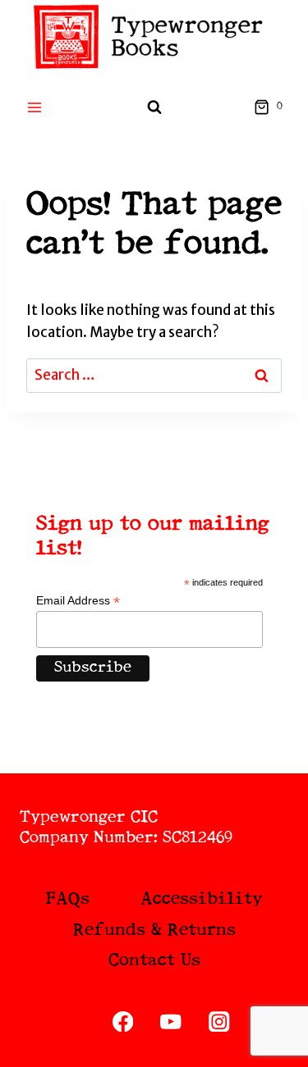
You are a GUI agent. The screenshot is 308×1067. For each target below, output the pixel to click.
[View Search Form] (154, 107)
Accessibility (201, 899)
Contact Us (154, 961)
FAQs (67, 899)
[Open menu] (35, 107)
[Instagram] (219, 1021)
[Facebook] (123, 1021)
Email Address (78, 601)
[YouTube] (171, 1021)
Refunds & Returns (154, 930)
